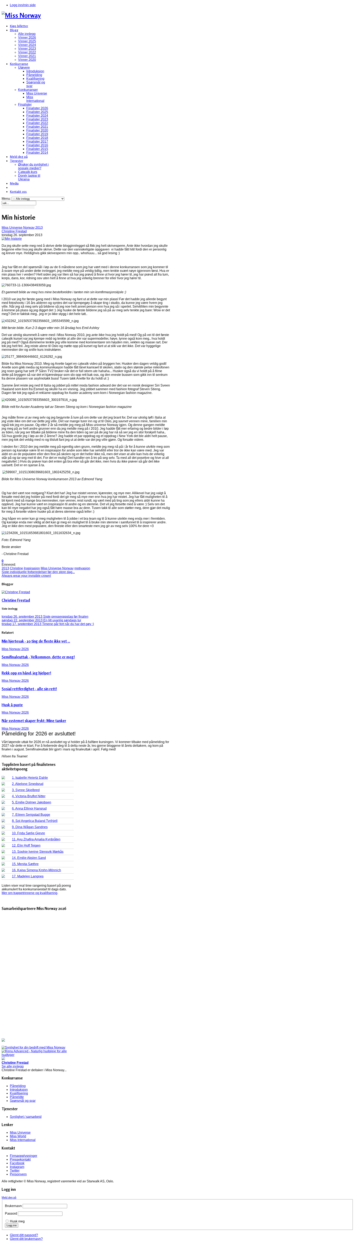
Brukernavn (13, 1206)
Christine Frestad (14, 231)
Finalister (25, 104)
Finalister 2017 (37, 141)
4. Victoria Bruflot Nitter (28, 796)
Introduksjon (35, 71)
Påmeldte (17, 1097)
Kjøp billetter (19, 26)
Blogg (14, 30)
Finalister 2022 (37, 123)
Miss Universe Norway (57, 568)
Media (14, 183)
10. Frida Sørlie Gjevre (28, 833)
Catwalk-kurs (27, 172)
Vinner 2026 (27, 37)
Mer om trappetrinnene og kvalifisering (29, 893)
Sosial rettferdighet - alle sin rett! (29, 689)
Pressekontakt (20, 1159)
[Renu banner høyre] (38, 1055)
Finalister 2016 (37, 145)
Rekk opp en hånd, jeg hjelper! (26, 673)
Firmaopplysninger (23, 1155)
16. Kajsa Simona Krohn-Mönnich (36, 870)
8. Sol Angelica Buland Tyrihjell (35, 821)
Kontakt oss (18, 191)
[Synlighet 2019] (33, 1047)
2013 (5, 568)
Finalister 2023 (37, 119)
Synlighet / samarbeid (25, 1116)
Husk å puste (12, 705)
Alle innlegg (27, 34)
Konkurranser (28, 89)
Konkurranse (19, 64)
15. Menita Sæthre (25, 864)
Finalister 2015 (37, 149)
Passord (11, 1213)
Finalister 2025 (37, 112)
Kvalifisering (35, 78)
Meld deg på (19, 157)
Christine (16, 568)
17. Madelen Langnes (28, 876)
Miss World (18, 1136)
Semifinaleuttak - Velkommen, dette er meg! (38, 657)
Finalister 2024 (37, 115)
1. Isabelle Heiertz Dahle (30, 777)
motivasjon (82, 568)
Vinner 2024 (27, 45)
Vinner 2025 (27, 41)
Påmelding (34, 75)
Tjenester (16, 161)
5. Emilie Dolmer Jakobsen (31, 802)
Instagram (17, 1167)
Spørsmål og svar (23, 1100)
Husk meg (17, 1221)
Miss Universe (36, 93)
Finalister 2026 (37, 108)
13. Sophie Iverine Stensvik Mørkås (37, 851)
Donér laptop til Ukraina (29, 177)
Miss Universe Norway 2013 (22, 227)
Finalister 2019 (37, 134)
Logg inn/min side (23, 5)
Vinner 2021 (27, 56)
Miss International (35, 99)
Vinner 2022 (27, 52)
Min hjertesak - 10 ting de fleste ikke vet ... (36, 641)
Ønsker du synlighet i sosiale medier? (33, 166)
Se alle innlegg (13, 1066)
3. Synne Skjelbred (26, 790)
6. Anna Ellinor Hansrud (29, 808)
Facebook (17, 1163)
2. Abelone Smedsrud (27, 784)
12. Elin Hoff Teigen (26, 845)
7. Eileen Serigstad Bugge (31, 814)
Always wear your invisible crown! (26, 575)
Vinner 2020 (27, 59)
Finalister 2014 (37, 152)
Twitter (15, 1170)
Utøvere (24, 67)
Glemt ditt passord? (24, 1235)
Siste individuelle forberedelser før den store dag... (38, 572)
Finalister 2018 (37, 138)
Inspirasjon (32, 568)
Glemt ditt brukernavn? (26, 1239)
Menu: (7, 198)
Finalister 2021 (37, 126)
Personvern (18, 1174)
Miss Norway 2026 (15, 649)
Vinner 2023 (27, 48)
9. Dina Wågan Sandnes (30, 827)
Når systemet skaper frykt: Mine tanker (34, 720)
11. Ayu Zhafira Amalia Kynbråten (36, 839)
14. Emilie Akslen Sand (29, 858)
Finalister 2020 (37, 130)
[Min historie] (12, 238)
